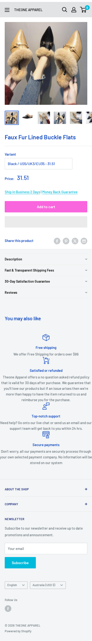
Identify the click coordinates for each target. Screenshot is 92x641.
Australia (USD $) (44, 585)
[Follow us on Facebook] (8, 608)
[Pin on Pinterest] (66, 240)
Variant (10, 154)
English (12, 585)
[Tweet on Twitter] (75, 240)
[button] (46, 222)
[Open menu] (7, 10)
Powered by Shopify (18, 631)
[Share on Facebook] (57, 240)
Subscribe (20, 562)
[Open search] (64, 9)
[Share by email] (84, 240)
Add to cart (46, 206)
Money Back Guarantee (60, 192)
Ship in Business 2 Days (22, 192)
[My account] (73, 9)
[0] (83, 10)
